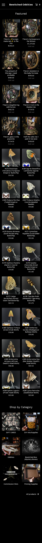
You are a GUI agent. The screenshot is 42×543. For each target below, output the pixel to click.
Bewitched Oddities (21, 4)
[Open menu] (3, 4)
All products (31, 494)
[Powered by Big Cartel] (21, 526)
